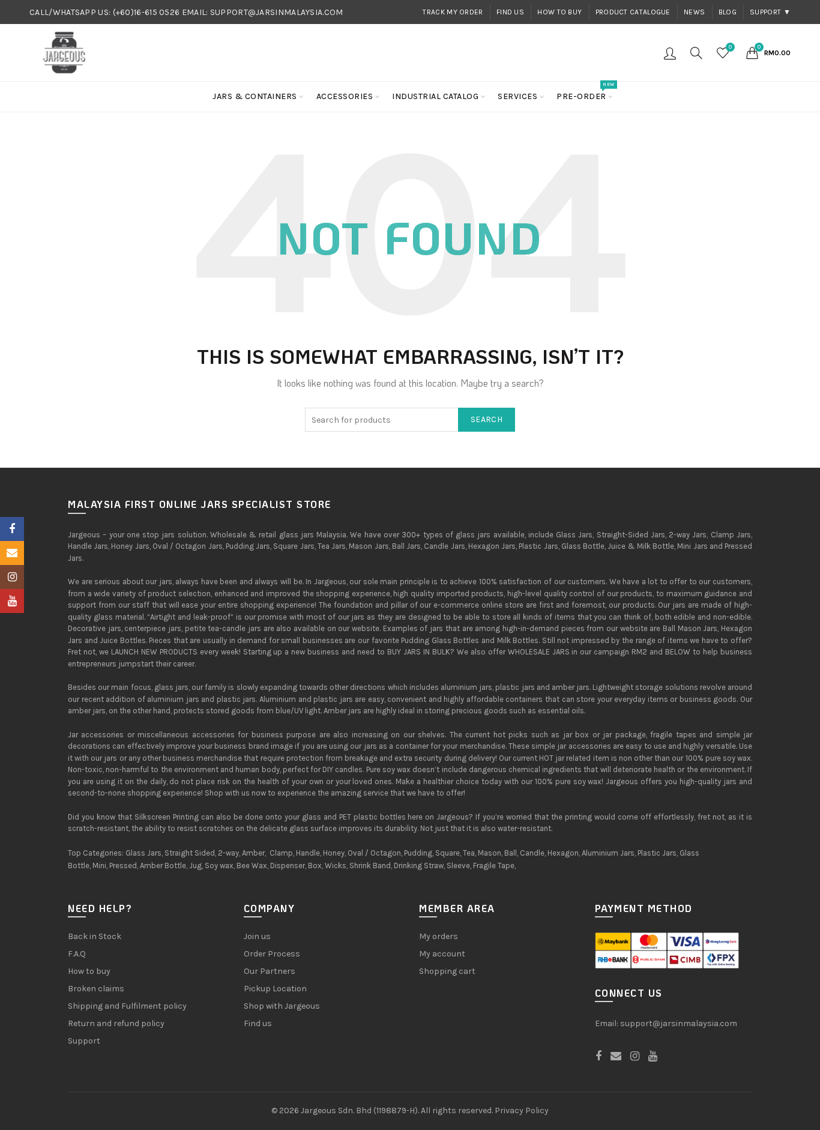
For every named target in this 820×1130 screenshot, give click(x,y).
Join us (257, 936)
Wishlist (730, 47)
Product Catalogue (633, 12)
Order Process (272, 954)
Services (517, 96)
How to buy (559, 12)
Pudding (418, 852)
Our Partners (269, 971)
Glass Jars (143, 852)
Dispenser (287, 865)
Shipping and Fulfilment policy (127, 1006)
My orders (438, 936)
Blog (728, 12)
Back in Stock (94, 936)
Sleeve (458, 865)
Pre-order (585, 91)
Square (447, 852)
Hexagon (563, 852)
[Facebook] (12, 529)
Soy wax (219, 865)
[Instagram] (12, 577)
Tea (469, 852)
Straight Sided (189, 852)
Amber (253, 852)
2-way (228, 852)
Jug (195, 865)
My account (442, 954)
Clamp (281, 852)
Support (84, 1041)
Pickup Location (275, 988)
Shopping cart (447, 971)
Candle (532, 852)
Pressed (123, 865)
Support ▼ (770, 12)
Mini (99, 865)
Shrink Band (370, 865)
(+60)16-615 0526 (146, 12)
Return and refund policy (116, 1023)
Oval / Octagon (374, 852)
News (694, 12)
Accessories (344, 96)
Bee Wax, (252, 865)
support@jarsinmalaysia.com (678, 1023)
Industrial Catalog (435, 96)
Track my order (453, 12)
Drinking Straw (419, 865)
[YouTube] (12, 601)
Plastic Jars (657, 852)
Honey (334, 852)
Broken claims (96, 988)
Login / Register (670, 53)
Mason (489, 852)
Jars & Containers (255, 96)
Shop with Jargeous (282, 1006)
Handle (308, 852)
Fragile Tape (493, 865)
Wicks (335, 865)
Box (315, 865)
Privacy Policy (522, 1110)
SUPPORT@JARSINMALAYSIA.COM (276, 12)
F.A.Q (77, 954)
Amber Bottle (163, 865)
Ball (510, 852)
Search (486, 419)
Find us (510, 12)
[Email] (12, 553)
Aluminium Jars (608, 852)
